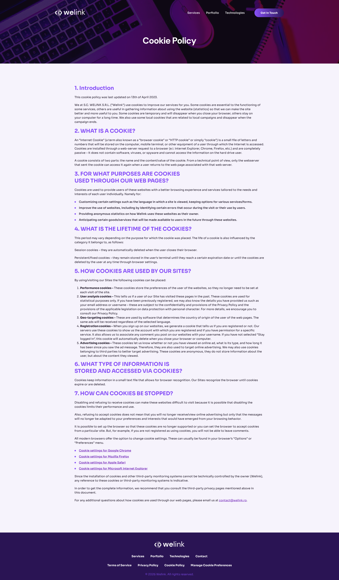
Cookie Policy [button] (174, 565)
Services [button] (193, 13)
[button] (70, 12)
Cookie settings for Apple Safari (102, 462)
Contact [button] (201, 556)
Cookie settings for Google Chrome (105, 450)
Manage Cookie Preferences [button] (211, 565)
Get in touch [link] (269, 12)
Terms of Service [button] (119, 565)
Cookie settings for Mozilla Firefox (104, 456)
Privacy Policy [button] (148, 565)
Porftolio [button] (212, 13)
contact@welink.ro (233, 500)
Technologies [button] (235, 13)
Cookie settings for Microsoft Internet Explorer (113, 468)
